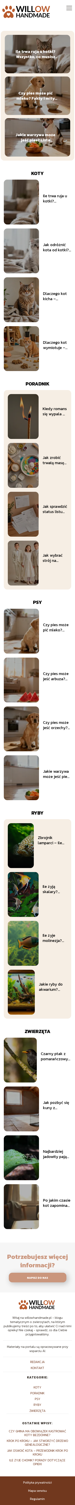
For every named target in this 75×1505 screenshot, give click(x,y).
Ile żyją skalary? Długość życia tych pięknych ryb (54, 889)
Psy (37, 602)
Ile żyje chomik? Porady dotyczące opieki (37, 1462)
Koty (37, 173)
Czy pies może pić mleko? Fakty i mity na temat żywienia (35, 96)
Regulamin (37, 1498)
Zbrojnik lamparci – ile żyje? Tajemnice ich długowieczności (52, 840)
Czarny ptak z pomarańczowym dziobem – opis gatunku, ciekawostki (56, 1056)
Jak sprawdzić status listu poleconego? (55, 509)
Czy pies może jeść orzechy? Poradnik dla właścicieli (56, 725)
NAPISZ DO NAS (37, 1278)
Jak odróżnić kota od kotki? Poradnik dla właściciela (56, 247)
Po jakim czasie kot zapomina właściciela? (56, 1203)
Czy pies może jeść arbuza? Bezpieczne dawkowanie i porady (56, 676)
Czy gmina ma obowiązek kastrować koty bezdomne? (37, 1433)
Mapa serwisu (37, 1490)
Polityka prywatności (37, 1482)
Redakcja (37, 1361)
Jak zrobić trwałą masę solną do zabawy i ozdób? (53, 460)
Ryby (37, 812)
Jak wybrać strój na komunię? (53, 558)
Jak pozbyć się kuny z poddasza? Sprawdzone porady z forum (56, 1105)
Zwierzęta (37, 1031)
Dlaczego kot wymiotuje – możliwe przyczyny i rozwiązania (55, 345)
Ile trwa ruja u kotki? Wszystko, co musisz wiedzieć (35, 54)
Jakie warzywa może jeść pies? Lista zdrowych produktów (35, 137)
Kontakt (37, 1367)
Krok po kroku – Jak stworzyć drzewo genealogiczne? (37, 1442)
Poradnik (37, 383)
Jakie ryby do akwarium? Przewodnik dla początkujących (53, 987)
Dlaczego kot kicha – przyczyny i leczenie (55, 296)
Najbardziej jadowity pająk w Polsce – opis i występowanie (57, 1154)
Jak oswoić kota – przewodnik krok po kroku (37, 1452)
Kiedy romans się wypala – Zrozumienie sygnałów (55, 411)
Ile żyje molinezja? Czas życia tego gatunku (55, 938)
